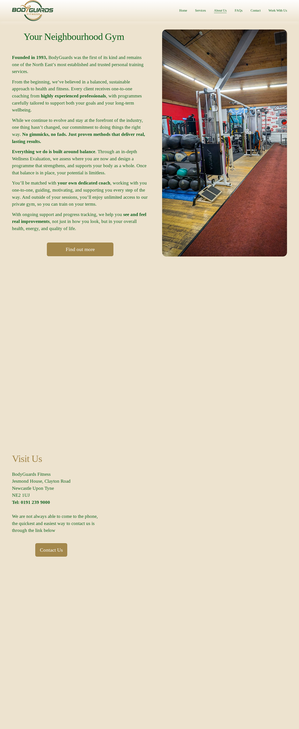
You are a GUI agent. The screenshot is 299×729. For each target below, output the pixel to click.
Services (200, 10)
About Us (220, 10)
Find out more (80, 249)
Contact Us (51, 550)
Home (183, 10)
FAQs (238, 10)
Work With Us (277, 10)
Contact (256, 10)
